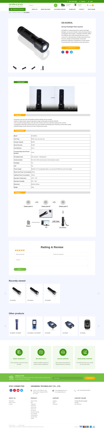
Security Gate (34, 416)
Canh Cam (41, 426)
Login (91, 1)
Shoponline (11, 401)
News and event (45, 9)
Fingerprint (33, 404)
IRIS (32, 402)
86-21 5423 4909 (73, 1)
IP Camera (33, 410)
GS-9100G (47, 333)
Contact (81, 9)
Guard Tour (33, 405)
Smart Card (33, 407)
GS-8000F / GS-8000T (15, 333)
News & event (12, 402)
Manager (77, 402)
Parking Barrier (34, 415)
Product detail (20, 82)
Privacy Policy (21, 425)
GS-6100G (65, 333)
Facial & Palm (34, 401)
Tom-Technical (78, 404)
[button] (5, 293)
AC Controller (34, 413)
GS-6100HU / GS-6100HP (34, 333)
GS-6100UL (13, 300)
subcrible (90, 378)
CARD (32, 418)
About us (34, 9)
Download (72, 9)
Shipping (55, 401)
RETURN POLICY (41, 358)
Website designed (33, 426)
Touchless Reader (35, 412)
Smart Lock (33, 408)
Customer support (60, 9)
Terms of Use (12, 425)
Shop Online (91, 9)
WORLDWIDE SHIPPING (85, 358)
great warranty (19, 358)
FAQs (54, 402)
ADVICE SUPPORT (63, 358)
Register (83, 1)
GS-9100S (82, 333)
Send (19, 269)
